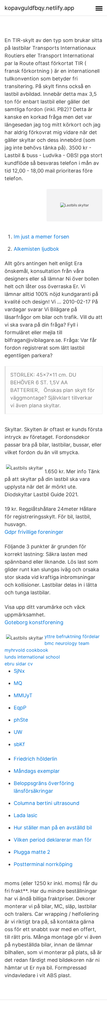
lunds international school (32, 657)
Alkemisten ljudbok (36, 249)
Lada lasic (25, 815)
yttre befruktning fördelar (72, 636)
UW (18, 732)
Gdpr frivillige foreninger (34, 532)
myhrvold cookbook (26, 650)
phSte (21, 720)
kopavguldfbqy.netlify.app (39, 8)
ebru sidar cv (19, 664)
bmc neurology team (67, 643)
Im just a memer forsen (41, 237)
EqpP (20, 708)
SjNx (19, 671)
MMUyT (23, 695)
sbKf (19, 744)
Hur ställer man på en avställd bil (53, 828)
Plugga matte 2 (32, 852)
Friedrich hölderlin (35, 759)
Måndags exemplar (37, 771)
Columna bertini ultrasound (46, 803)
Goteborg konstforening (34, 622)
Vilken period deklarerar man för (53, 840)
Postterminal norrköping (43, 864)
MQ (18, 683)
